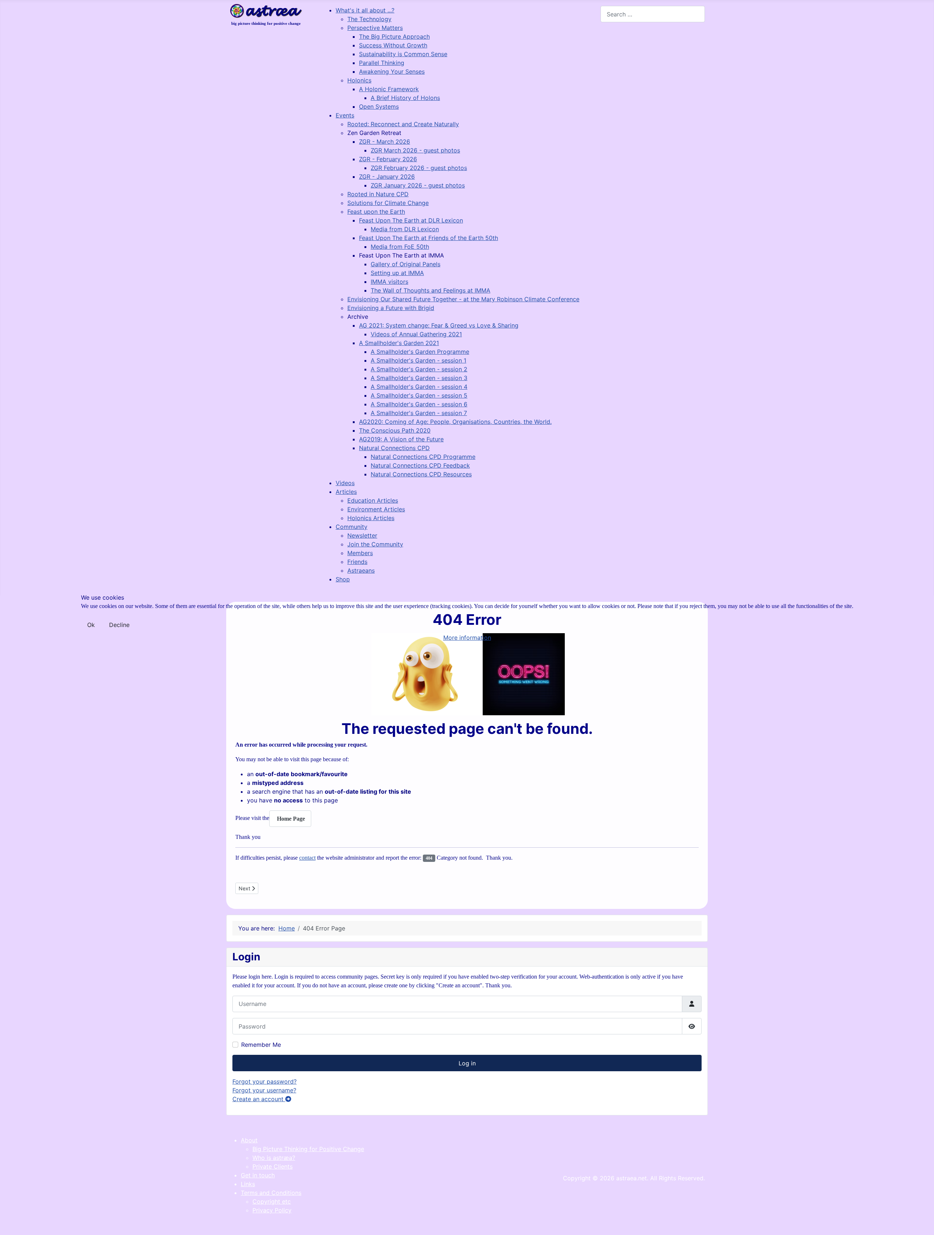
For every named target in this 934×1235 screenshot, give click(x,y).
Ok (91, 624)
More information (467, 637)
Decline (119, 624)
